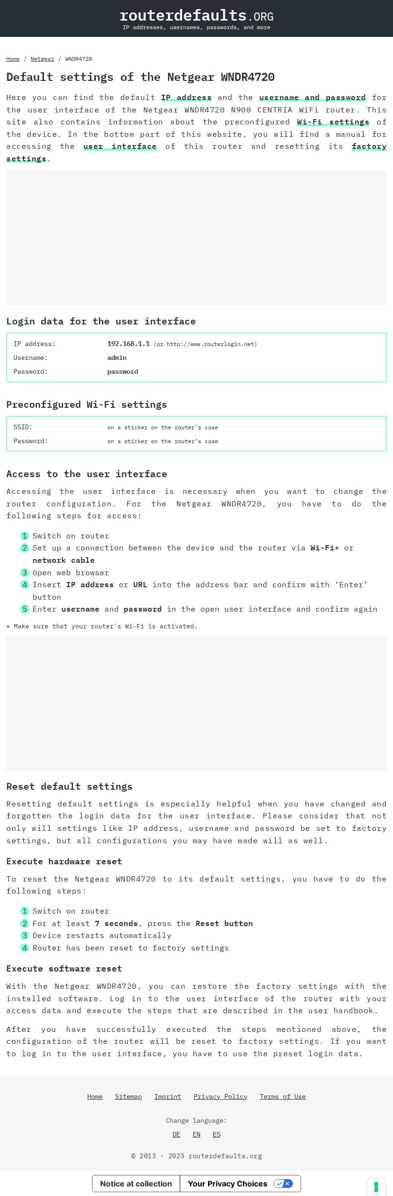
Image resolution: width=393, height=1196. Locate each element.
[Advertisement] (196, 238)
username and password (312, 97)
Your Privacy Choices (227, 1183)
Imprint (167, 1096)
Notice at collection (136, 1183)
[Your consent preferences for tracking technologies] (376, 1187)
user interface (120, 146)
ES (216, 1134)
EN (196, 1134)
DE (176, 1134)
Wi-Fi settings (333, 121)
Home (13, 58)
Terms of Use (283, 1096)
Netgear (42, 58)
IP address (186, 97)
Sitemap (128, 1096)
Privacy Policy (220, 1096)
